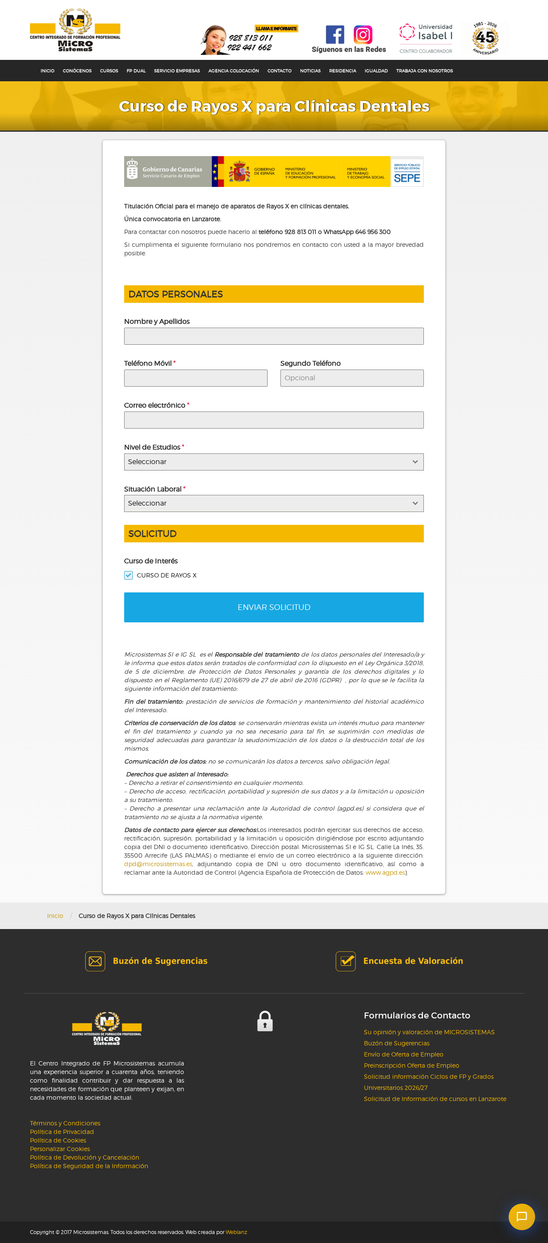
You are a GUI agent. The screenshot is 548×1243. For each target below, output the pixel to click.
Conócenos (77, 70)
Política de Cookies (58, 1140)
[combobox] (274, 462)
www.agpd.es (385, 872)
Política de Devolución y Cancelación (84, 1157)
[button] (522, 1217)
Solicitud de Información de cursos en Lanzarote (435, 1098)
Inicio (47, 70)
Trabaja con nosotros (424, 70)
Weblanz (236, 1232)
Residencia (342, 70)
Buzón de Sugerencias (396, 1043)
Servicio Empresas (177, 70)
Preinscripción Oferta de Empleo (411, 1065)
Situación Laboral (154, 489)
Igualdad (376, 70)
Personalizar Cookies (60, 1148)
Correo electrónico (156, 405)
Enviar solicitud (274, 607)
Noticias (310, 70)
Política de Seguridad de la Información (89, 1165)
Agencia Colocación (233, 70)
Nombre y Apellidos (157, 321)
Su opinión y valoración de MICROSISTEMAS (429, 1032)
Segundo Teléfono (310, 363)
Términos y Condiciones (65, 1123)
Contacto (280, 70)
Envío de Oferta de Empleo (404, 1054)
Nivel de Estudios (154, 447)
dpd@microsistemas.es (158, 863)
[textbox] (266, 462)
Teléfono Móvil (150, 363)
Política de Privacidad (62, 1131)
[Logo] (75, 30)
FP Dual (136, 70)
